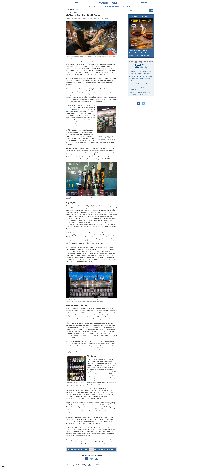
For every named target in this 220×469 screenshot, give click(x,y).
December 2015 (70, 466)
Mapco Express (108, 208)
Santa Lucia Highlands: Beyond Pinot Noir (105, 449)
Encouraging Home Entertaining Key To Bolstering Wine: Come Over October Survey (140, 78)
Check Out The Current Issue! (141, 16)
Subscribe (143, 2)
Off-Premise (91, 466)
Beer (97, 466)
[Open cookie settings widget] (3, 466)
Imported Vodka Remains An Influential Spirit (78, 449)
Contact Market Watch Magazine (138, 50)
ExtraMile (101, 233)
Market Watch (110, 3)
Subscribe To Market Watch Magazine (140, 53)
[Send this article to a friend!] (96, 460)
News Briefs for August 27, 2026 (138, 84)
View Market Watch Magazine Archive (140, 55)
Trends (75, 12)
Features (69, 12)
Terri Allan (84, 466)
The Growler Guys (81, 335)
